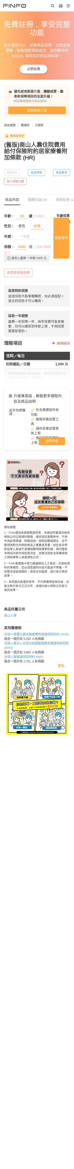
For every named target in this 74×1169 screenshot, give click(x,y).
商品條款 (36, 172)
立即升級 (51, 441)
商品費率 (61, 172)
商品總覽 (10, 125)
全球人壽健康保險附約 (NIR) (23, 657)
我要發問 (61, 238)
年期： (9, 237)
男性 (21, 226)
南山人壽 (10, 615)
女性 (37, 226)
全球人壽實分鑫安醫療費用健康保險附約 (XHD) (36, 634)
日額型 (39, 125)
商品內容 (12, 200)
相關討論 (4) (37, 200)
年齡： (9, 216)
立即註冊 (33, 69)
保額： (9, 247)
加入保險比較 (15, 181)
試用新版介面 (37, 110)
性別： (9, 226)
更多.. (62, 666)
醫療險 (25, 125)
